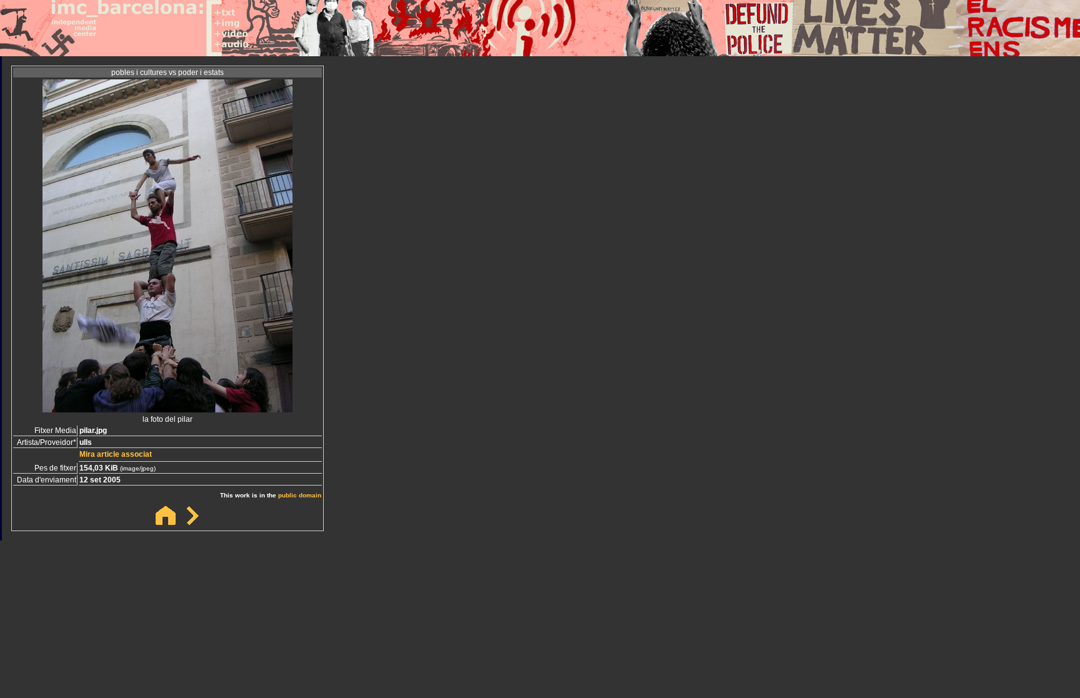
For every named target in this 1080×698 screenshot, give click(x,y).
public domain (299, 495)
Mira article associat (115, 454)
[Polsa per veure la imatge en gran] (167, 409)
